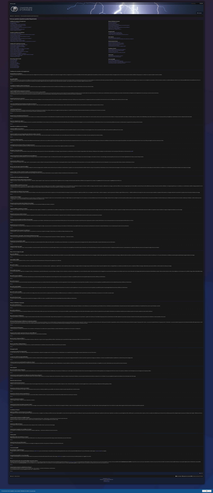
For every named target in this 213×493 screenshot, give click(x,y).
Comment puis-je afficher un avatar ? (15, 39)
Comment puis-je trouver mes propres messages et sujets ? (117, 46)
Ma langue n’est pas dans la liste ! (15, 37)
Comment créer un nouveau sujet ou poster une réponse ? (19, 44)
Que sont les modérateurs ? (112, 23)
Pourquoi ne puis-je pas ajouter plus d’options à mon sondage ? (19, 48)
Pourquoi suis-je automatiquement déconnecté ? (17, 29)
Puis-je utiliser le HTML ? (13, 60)
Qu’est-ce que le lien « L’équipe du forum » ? (114, 29)
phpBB (132, 151)
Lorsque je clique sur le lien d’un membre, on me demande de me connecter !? (23, 41)
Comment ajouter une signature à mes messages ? (17, 46)
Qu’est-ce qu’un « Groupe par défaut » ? (114, 28)
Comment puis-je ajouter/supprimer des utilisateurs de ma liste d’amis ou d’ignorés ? (121, 38)
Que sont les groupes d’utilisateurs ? (113, 24)
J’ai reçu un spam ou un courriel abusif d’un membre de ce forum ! (118, 34)
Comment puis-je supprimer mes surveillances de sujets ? (116, 52)
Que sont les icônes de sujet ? (14, 67)
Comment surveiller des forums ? (113, 51)
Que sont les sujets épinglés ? (14, 65)
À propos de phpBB (98, 450)
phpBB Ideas (59, 456)
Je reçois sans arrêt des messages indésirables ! (115, 33)
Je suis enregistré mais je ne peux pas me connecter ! (18, 25)
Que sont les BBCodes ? (13, 59)
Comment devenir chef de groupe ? (113, 26)
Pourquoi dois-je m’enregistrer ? (15, 22)
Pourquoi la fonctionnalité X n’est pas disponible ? (115, 61)
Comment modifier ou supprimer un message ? (17, 45)
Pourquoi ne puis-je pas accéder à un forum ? (17, 50)
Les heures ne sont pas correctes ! (15, 35)
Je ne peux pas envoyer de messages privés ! (115, 32)
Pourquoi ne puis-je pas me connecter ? (16, 26)
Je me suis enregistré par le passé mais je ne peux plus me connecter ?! (20, 27)
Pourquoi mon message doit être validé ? (16, 55)
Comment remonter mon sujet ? (15, 56)
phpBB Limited (36, 450)
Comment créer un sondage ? (14, 47)
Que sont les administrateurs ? (112, 22)
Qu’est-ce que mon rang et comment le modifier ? (17, 40)
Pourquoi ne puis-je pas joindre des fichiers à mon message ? (19, 51)
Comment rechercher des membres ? (113, 45)
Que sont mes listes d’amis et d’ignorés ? (114, 37)
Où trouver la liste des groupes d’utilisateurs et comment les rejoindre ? (119, 25)
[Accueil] (30, 8)
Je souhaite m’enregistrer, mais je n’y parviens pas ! (18, 24)
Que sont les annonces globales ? (15, 63)
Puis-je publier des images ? (14, 62)
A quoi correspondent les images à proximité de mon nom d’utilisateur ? (21, 38)
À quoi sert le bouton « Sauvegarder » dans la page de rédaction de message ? (22, 54)
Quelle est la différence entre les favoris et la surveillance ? (117, 49)
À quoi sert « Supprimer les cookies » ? (16, 30)
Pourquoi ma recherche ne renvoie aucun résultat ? (116, 43)
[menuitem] (199, 13)
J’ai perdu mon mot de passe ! (14, 28)
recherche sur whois (72, 461)
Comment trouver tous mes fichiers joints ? (114, 56)
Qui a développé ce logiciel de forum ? (114, 60)
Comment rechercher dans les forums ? (114, 42)
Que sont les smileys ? (13, 61)
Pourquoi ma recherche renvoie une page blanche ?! (116, 44)
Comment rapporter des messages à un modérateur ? (18, 53)
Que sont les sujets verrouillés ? (14, 66)
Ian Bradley (108, 478)
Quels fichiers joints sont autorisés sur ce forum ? (115, 55)
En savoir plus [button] (32, 491)
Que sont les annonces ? (13, 64)
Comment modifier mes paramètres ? (15, 33)
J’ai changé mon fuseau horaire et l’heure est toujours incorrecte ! (20, 36)
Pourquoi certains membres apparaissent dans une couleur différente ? (119, 27)
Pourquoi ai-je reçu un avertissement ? (16, 52)
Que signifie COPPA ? (13, 23)
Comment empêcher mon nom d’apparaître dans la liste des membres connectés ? (22, 34)
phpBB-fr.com (107, 480)
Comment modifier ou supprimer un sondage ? (17, 49)
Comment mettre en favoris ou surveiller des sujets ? (116, 50)
